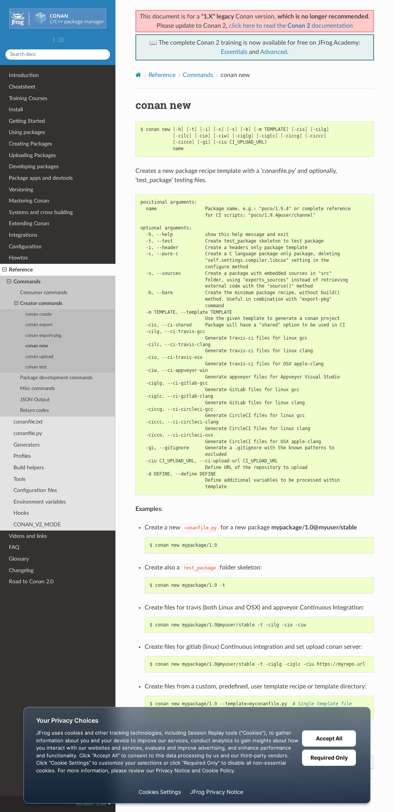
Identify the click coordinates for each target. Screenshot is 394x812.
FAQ (14, 547)
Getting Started (27, 121)
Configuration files (35, 490)
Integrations (23, 235)
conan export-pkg (43, 335)
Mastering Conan (29, 201)
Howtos (18, 258)
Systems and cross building (41, 212)
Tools (19, 479)
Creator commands (41, 303)
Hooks (21, 513)
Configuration (25, 246)
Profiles (22, 456)
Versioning (21, 190)
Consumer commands (43, 292)
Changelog (21, 570)
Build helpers (28, 467)
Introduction (24, 75)
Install (16, 109)
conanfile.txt (28, 422)
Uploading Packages (32, 155)
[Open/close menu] (4, 269)
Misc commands (37, 388)
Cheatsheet (22, 87)
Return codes (34, 410)
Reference (21, 270)
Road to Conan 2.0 (31, 581)
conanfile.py (27, 433)
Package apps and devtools (41, 178)
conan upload (39, 357)
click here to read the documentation (291, 26)
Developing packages (33, 166)
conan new (36, 346)
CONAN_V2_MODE (37, 524)
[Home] (138, 75)
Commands (26, 282)
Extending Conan (29, 223)
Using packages (27, 132)
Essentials (234, 52)
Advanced (273, 52)
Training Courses (28, 98)
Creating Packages (30, 144)
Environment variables (39, 502)
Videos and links (28, 536)
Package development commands (56, 377)
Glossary (19, 559)
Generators (26, 445)
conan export (38, 325)
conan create (38, 314)
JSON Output (35, 399)
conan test (36, 367)
